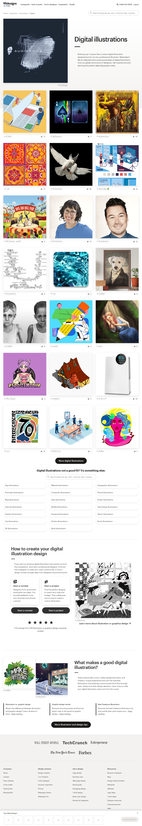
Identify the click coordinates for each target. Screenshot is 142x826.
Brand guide (77, 785)
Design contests (44, 773)
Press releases (8, 781)
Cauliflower (56, 399)
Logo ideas (111, 792)
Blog (109, 777)
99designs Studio (44, 792)
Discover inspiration (45, 785)
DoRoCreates (57, 451)
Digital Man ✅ (104, 189)
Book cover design (79, 796)
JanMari (101, 451)
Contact (6, 777)
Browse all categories (80, 800)
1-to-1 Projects (43, 777)
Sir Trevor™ (102, 399)
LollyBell (102, 294)
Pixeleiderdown (57, 189)
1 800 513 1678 (125, 4)
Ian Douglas (64, 85)
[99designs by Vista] (10, 4)
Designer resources (114, 800)
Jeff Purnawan (57, 136)
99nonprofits (8, 792)
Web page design (79, 781)
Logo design (77, 773)
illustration (105, 65)
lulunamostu (81, 620)
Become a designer (114, 773)
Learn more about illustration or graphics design (103, 623)
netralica (55, 346)
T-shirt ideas (111, 796)
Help (109, 808)
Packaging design (79, 789)
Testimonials (8, 789)
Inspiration (63, 4)
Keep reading (16, 714)
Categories (25, 4)
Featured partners (113, 804)
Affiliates (110, 789)
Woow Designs (10, 399)
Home (5, 13)
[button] (137, 813)
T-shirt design (78, 792)
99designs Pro (43, 796)
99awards (111, 785)
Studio (72, 4)
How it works (36, 4)
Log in (136, 4)
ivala (7, 189)
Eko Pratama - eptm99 (13, 241)
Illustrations (23, 13)
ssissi (7, 451)
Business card (78, 777)
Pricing (40, 789)
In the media (8, 785)
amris (100, 346)
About (5, 773)
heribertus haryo (104, 136)
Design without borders (115, 781)
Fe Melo (9, 136)
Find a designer (50, 4)
